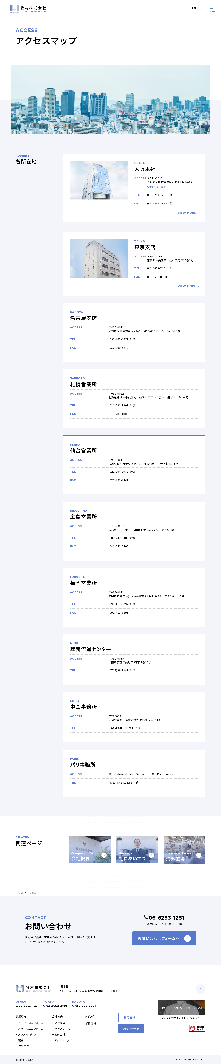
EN (194, 8)
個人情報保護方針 (25, 1059)
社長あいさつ (63, 1029)
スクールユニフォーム (31, 1029)
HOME (20, 892)
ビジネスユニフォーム (31, 1023)
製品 (21, 1040)
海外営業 (23, 1046)
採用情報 (129, 1017)
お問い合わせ (131, 1029)
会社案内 (57, 1016)
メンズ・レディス (27, 1034)
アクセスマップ (63, 1040)
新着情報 (90, 1023)
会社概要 (60, 1023)
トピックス (91, 1016)
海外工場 (60, 1034)
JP (202, 8)
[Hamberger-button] (213, 8)
